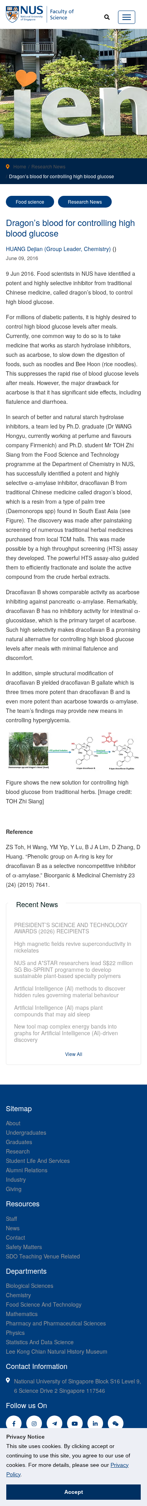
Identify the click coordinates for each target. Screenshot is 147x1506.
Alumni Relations (26, 1170)
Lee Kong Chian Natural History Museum (56, 1351)
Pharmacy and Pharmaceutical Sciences (56, 1323)
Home (19, 166)
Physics (15, 1332)
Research (18, 1151)
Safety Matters (24, 1247)
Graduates (19, 1142)
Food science (30, 201)
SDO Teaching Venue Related (43, 1256)
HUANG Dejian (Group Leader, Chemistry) (58, 249)
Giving (14, 1189)
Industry (16, 1179)
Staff (11, 1218)
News (13, 1228)
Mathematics (22, 1314)
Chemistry (18, 1295)
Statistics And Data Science (40, 1342)
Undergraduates (26, 1132)
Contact (15, 1237)
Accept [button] (73, 1492)
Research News (48, 166)
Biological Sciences (29, 1285)
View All (73, 1053)
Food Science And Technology (44, 1304)
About (13, 1123)
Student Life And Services (38, 1160)
